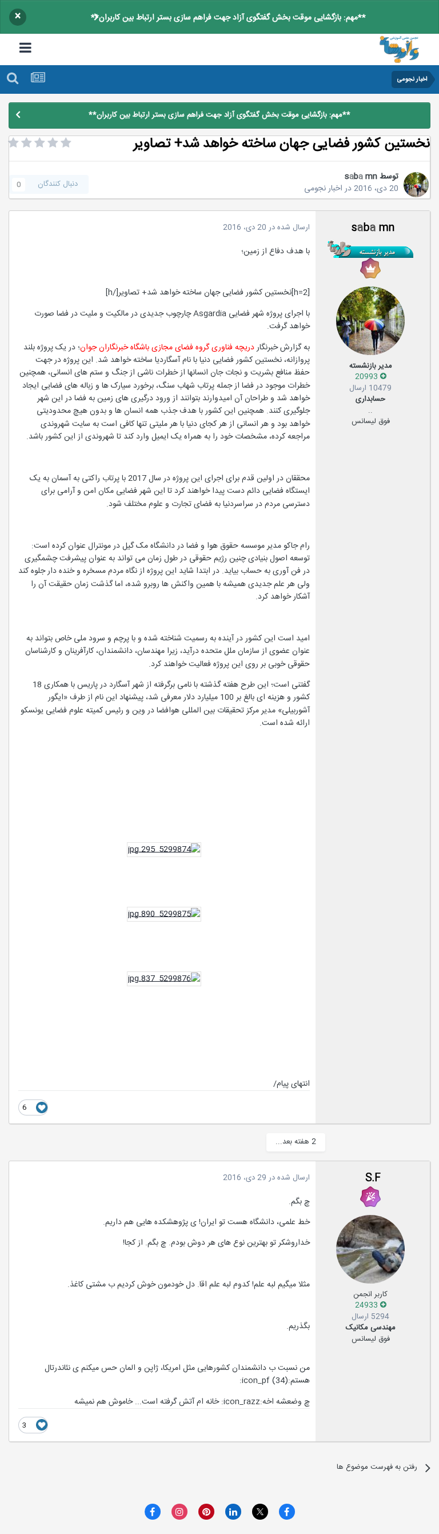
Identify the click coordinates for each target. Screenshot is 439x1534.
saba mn (361, 177)
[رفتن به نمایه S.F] (370, 1249)
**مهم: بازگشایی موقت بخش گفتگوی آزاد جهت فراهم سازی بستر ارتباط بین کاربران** (228, 18)
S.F (373, 1178)
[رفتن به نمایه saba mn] (416, 184)
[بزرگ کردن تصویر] (164, 849)
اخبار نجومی (323, 189)
